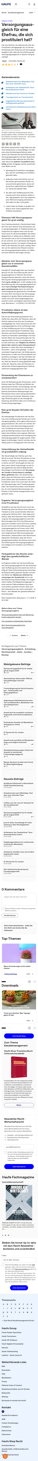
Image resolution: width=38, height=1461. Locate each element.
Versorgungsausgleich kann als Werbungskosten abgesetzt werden (18, 616)
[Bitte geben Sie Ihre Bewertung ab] (14, 64)
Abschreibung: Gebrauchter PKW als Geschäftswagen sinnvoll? (18, 679)
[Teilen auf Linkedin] (18, 144)
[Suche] (29, 4)
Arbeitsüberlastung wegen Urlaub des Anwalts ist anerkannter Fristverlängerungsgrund (18, 752)
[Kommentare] (21, 64)
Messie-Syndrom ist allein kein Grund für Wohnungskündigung (18, 763)
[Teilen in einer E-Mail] (3, 144)
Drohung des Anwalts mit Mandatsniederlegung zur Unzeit (19, 723)
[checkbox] (3, 908)
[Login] (34, 4)
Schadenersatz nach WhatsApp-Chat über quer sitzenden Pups (18, 794)
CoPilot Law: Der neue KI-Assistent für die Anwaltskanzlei (19, 804)
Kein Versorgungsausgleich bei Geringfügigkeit (13, 626)
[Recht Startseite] (7, 4)
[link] (4, 12)
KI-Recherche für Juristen (14, 732)
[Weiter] (34, 981)
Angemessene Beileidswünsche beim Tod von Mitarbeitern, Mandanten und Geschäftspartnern (18, 702)
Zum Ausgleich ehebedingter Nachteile (17, 621)
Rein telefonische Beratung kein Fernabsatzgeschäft (16, 870)
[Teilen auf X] (7, 144)
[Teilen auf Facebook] (11, 144)
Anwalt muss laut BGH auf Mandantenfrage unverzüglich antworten (19, 741)
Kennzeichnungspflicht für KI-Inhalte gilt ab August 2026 (18, 669)
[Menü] (16, 4)
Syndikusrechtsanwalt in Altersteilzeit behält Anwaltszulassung (18, 784)
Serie (4, 61)
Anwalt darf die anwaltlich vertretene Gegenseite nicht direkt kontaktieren (18, 713)
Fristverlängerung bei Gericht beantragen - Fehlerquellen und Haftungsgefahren (19, 690)
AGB (33, 1265)
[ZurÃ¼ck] (29, 981)
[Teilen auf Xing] (14, 144)
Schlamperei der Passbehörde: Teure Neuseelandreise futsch (18, 833)
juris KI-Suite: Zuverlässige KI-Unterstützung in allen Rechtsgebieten (18, 823)
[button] (10, 915)
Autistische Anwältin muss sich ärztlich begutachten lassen (19, 853)
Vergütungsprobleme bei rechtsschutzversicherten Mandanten (19, 843)
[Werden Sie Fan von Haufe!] (3, 1411)
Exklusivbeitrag (11, 974)
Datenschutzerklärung (22, 1269)
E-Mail (4, 1256)
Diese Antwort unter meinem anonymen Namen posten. (20, 909)
